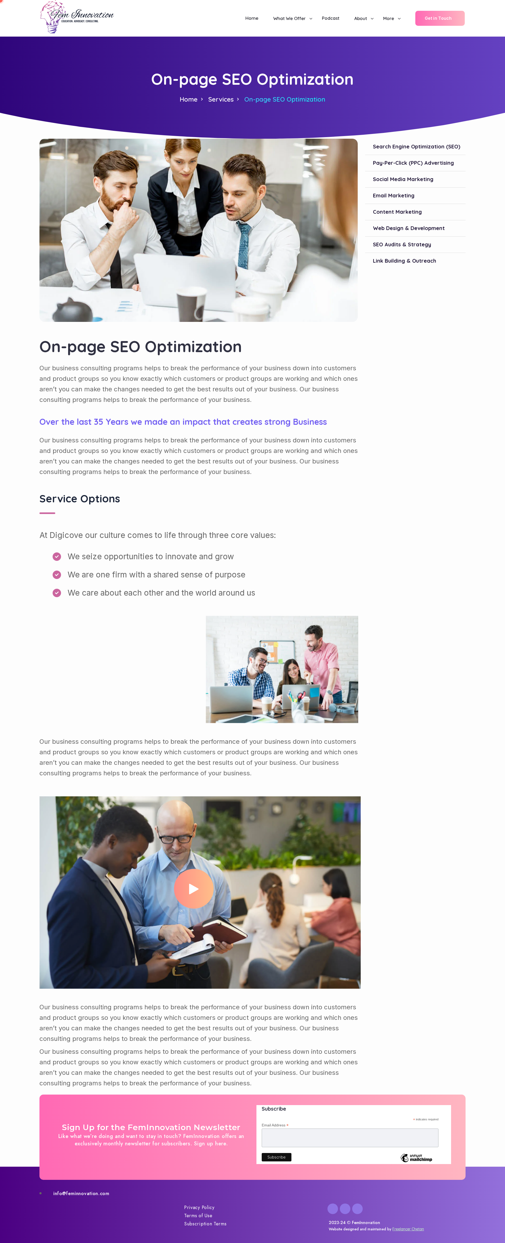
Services (221, 99)
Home (189, 99)
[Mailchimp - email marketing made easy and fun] (416, 1162)
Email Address (275, 1125)
